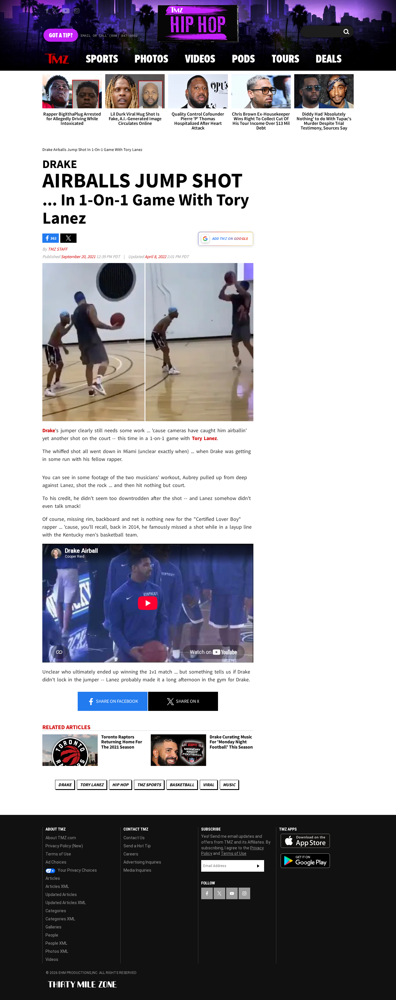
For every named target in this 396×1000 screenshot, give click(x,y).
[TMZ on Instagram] (77, 11)
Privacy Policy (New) (64, 846)
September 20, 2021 (78, 256)
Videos (200, 59)
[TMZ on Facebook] (47, 11)
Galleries (53, 927)
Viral (208, 784)
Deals (328, 59)
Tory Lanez (91, 784)
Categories (56, 910)
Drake (64, 784)
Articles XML (57, 886)
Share (116, 701)
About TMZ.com (61, 837)
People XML (56, 943)
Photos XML (57, 951)
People (52, 935)
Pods (243, 59)
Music (229, 784)
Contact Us (134, 837)
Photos (151, 59)
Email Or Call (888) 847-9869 (109, 36)
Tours (285, 59)
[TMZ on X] (56, 11)
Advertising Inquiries (142, 862)
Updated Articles (61, 894)
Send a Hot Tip (137, 846)
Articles (53, 878)
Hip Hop (120, 784)
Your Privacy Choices (77, 870)
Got (60, 35)
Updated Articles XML (66, 902)
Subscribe (258, 866)
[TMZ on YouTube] (232, 893)
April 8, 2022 (156, 256)
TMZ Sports (149, 784)
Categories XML (60, 919)
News (56, 59)
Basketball (182, 784)
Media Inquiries (137, 870)
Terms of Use (58, 854)
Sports (102, 59)
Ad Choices (56, 862)
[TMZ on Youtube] (66, 10)
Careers (130, 854)
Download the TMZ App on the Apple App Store (305, 841)
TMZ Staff (57, 249)
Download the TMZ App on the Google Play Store (305, 860)
